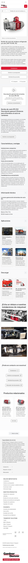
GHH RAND (5, 528)
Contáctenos (6, 481)
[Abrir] (25, 6)
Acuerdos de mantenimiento (9, 509)
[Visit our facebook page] (19, 532)
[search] (25, 2)
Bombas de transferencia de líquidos (11, 500)
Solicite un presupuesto (8, 483)
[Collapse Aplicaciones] (25, 221)
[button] (14, 143)
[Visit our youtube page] (23, 532)
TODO (4, 520)
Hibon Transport (7, 524)
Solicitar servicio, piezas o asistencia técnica (13, 485)
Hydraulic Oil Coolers (8, 504)
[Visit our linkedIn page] (15, 532)
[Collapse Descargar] (25, 272)
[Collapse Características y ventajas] (25, 143)
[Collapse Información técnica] (25, 192)
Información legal (7, 488)
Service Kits (6, 511)
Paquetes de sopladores (9, 502)
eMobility (5, 496)
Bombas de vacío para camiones (10, 498)
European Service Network (9, 515)
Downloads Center (7, 486)
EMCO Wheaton (7, 522)
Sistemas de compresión (8, 494)
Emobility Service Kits (8, 513)
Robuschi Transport (7, 526)
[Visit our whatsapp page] (15, 536)
